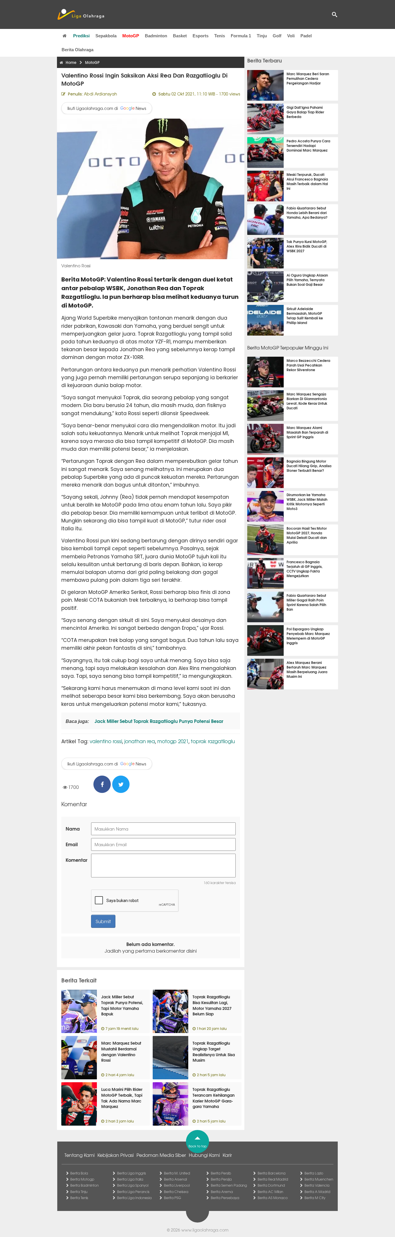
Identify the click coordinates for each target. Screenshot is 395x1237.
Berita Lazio (313, 1173)
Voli (291, 35)
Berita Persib (221, 1173)
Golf (277, 35)
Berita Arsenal (175, 1179)
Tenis (219, 35)
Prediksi (81, 35)
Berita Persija (221, 1179)
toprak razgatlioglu (213, 741)
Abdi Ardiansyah (100, 94)
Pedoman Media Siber (161, 1154)
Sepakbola (106, 35)
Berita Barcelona (271, 1173)
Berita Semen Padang (229, 1185)
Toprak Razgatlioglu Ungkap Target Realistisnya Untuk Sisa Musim (214, 1051)
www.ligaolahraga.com (204, 1230)
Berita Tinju (78, 1191)
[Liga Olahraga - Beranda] (80, 14)
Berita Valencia (316, 1185)
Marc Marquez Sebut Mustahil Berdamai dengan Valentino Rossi (121, 1051)
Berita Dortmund (271, 1185)
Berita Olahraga (77, 49)
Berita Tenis (79, 1197)
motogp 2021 (173, 741)
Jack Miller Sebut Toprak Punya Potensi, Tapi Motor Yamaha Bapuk (122, 1005)
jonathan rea (139, 741)
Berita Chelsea (176, 1191)
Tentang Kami (79, 1154)
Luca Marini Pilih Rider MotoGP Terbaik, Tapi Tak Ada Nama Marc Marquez (121, 1097)
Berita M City (314, 1197)
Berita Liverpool (177, 1185)
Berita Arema (222, 1191)
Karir (227, 1154)
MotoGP (130, 35)
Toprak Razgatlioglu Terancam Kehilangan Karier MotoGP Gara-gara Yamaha (214, 1097)
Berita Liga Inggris (131, 1173)
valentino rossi (106, 741)
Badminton (156, 35)
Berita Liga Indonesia (134, 1197)
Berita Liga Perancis (133, 1191)
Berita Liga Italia (130, 1179)
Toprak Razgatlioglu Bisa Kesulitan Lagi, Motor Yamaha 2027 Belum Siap (212, 1005)
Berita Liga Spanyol (132, 1185)
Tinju (262, 35)
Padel (306, 35)
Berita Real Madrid (273, 1179)
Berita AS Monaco (273, 1197)
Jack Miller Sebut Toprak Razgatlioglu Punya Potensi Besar (158, 720)
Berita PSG (172, 1197)
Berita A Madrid (317, 1191)
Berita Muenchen (318, 1179)
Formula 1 (241, 35)
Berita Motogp (82, 1179)
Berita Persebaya (225, 1197)
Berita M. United (177, 1173)
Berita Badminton (84, 1185)
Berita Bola (79, 1173)
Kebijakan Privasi (115, 1154)
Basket (180, 35)
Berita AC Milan (270, 1191)
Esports (200, 35)
